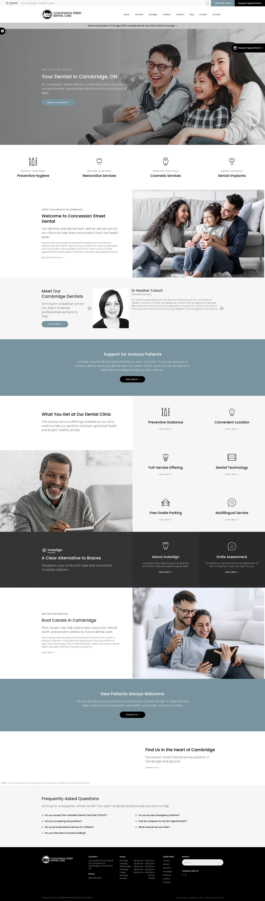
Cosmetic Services (165, 175)
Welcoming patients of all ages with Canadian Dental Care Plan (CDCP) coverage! (131, 25)
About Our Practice (57, 102)
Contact (216, 14)
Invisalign (153, 14)
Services (139, 14)
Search (201, 898)
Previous (255, 141)
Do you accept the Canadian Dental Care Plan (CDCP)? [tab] (76, 815)
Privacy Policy (181, 898)
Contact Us (131, 714)
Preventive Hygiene (33, 175)
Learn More (131, 379)
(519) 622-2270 (223, 3)
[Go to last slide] (89, 308)
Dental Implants (232, 175)
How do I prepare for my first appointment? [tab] (163, 821)
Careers (203, 14)
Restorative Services (99, 175)
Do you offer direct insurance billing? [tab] (65, 833)
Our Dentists (53, 324)
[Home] (61, 14)
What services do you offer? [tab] (154, 827)
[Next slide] (221, 308)
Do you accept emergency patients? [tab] (159, 815)
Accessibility (193, 898)
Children (167, 14)
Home (166, 860)
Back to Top (218, 898)
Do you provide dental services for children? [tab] (69, 827)
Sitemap (209, 898)
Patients (180, 14)
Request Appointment (249, 3)
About (127, 14)
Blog (192, 14)
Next (262, 141)
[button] (248, 47)
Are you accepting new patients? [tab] (63, 821)
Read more (137, 322)
